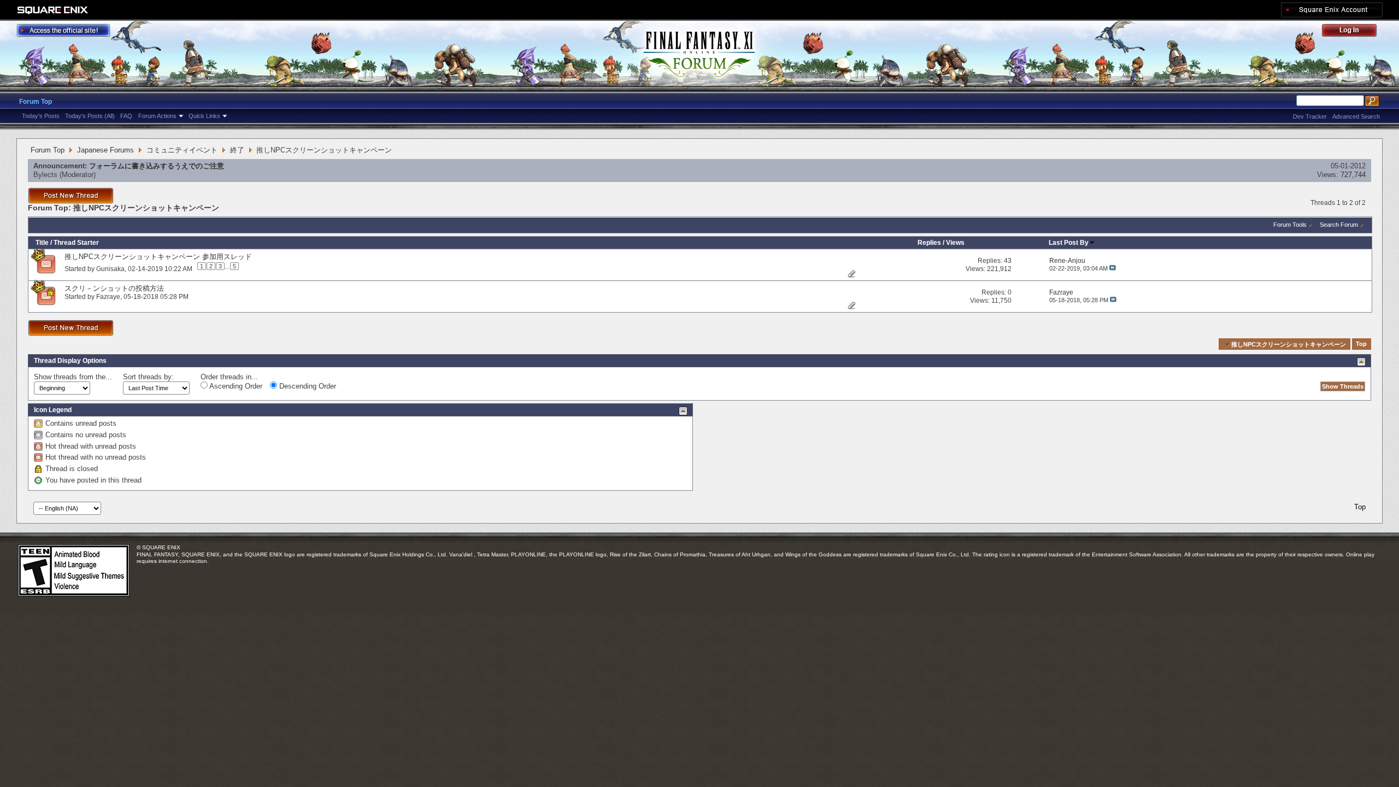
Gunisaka (110, 268)
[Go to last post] (1112, 268)
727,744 (1353, 175)
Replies (929, 242)
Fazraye (108, 297)
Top (1361, 344)
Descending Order (306, 386)
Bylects (45, 175)
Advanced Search (1356, 116)
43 (1008, 261)
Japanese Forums (105, 150)
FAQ (126, 116)
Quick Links (204, 116)
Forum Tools (1290, 224)
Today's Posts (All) (90, 116)
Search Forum (1339, 224)
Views (955, 242)
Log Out (1354, 32)
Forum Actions (157, 116)
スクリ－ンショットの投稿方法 (114, 288)
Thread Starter (76, 242)
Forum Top (35, 101)
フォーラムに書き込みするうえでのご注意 (156, 166)
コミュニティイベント (182, 150)
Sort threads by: (148, 377)
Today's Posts (41, 116)
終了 (237, 150)
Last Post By (1069, 242)
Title (42, 242)
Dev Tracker (1310, 116)
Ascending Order (235, 386)
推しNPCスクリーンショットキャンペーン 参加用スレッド (158, 256)
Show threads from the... (73, 377)
